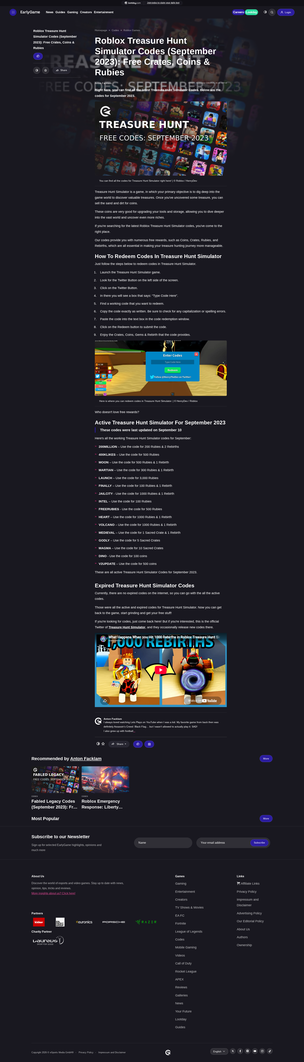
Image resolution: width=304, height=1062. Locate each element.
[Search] (272, 12)
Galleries (181, 995)
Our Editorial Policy (250, 921)
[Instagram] (262, 1051)
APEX (179, 979)
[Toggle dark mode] (265, 12)
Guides (60, 12)
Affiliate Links (249, 883)
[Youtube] (255, 1051)
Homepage (101, 30)
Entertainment (103, 12)
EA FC (179, 915)
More (266, 758)
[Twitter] (233, 1051)
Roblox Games (132, 30)
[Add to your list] (45, 70)
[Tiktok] (270, 1051)
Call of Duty (183, 963)
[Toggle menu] (13, 12)
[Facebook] (240, 1051)
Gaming (72, 12)
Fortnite (180, 923)
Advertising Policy (249, 913)
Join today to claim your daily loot (163, 3)
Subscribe (259, 842)
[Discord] (247, 1051)
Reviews (181, 987)
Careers (238, 12)
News (49, 12)
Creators (86, 12)
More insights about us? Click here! (53, 893)
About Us (243, 929)
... (134, 731)
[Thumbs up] (38, 56)
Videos (180, 955)
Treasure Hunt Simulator (127, 627)
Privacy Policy (246, 891)
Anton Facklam (113, 718)
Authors (242, 937)
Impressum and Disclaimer (112, 1052)
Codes (115, 30)
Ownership (244, 945)
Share (63, 70)
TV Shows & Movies (189, 907)
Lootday (251, 12)
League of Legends (188, 931)
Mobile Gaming (186, 947)
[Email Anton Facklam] (149, 744)
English (217, 1051)
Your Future (183, 1011)
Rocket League (186, 971)
